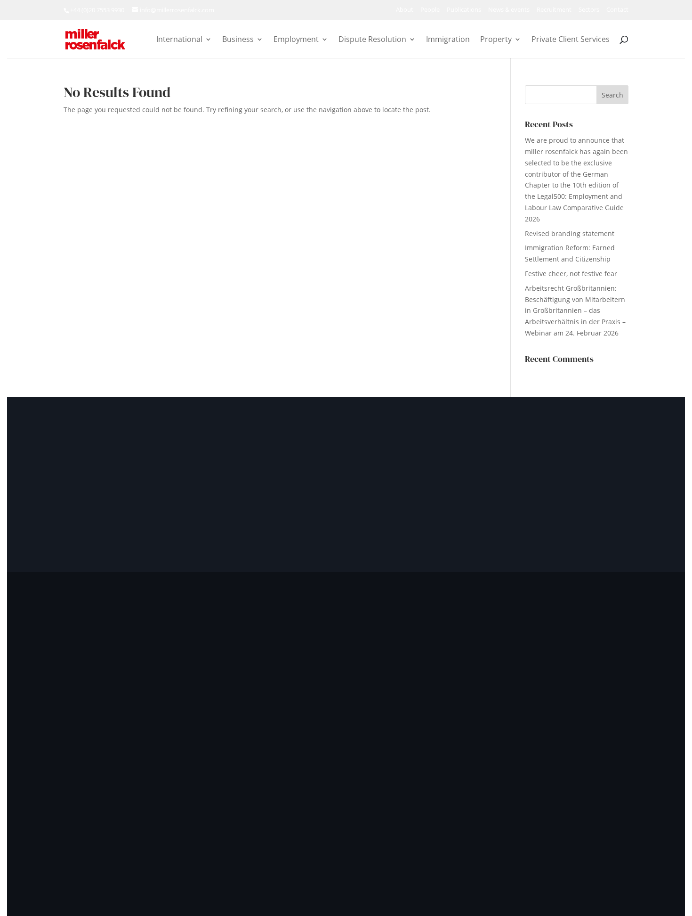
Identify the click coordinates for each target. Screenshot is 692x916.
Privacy (381, 826)
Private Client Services (570, 40)
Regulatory (546, 826)
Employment (296, 40)
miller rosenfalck (175, 826)
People (430, 10)
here (518, 724)
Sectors (589, 10)
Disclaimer (501, 826)
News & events (509, 10)
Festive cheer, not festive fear (571, 273)
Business (238, 40)
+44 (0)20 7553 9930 (97, 10)
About (404, 10)
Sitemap (587, 826)
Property (496, 40)
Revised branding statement (569, 233)
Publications (464, 10)
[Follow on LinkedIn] (103, 750)
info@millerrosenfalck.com (544, 706)
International (179, 40)
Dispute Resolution (372, 40)
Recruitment (554, 10)
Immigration (448, 40)
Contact (617, 10)
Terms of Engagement (438, 826)
